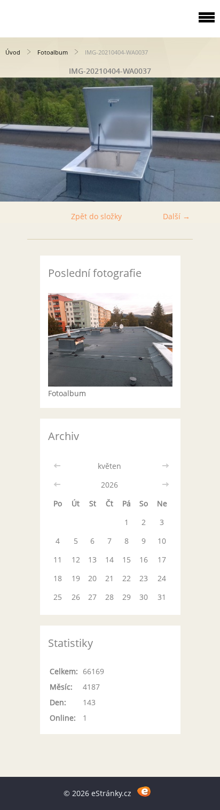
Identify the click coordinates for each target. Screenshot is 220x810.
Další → (176, 216)
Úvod (12, 52)
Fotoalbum (52, 52)
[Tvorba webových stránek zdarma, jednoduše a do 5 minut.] (144, 791)
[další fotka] (203, 140)
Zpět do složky (96, 216)
